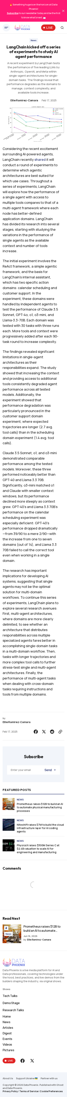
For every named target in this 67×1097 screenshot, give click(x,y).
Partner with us (49, 1078)
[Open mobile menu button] (6, 27)
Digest (7, 1033)
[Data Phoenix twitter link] (31, 1061)
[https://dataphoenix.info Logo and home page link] (22, 28)
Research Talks (13, 1010)
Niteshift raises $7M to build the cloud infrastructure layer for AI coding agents (40, 828)
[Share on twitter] (44, 732)
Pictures (8, 1050)
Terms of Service (28, 1091)
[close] (63, 11)
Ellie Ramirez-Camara (24, 100)
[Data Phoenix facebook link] (22, 1061)
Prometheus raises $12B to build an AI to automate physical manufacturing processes (40, 807)
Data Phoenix (14, 1088)
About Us (8, 1078)
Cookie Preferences (51, 1091)
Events (7, 1039)
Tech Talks (10, 996)
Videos (7, 1044)
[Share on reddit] (52, 732)
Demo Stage (11, 1003)
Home (7, 1016)
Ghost (59, 1085)
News (33, 40)
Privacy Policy (10, 1091)
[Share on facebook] (36, 732)
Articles (8, 1028)
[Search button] (62, 27)
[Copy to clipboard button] (60, 732)
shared (40, 159)
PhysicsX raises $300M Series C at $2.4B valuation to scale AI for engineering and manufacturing (38, 849)
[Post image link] (9, 804)
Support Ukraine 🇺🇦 (27, 1078)
